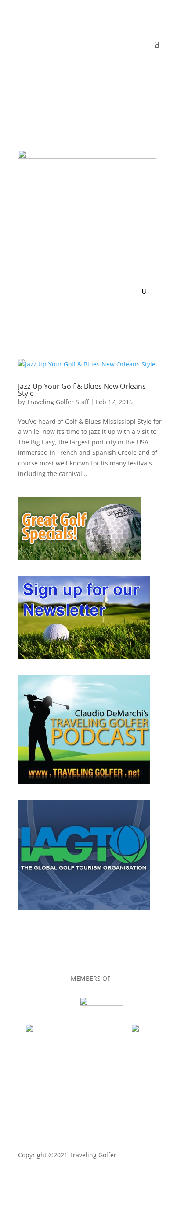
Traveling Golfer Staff (58, 402)
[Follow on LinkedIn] (121, 69)
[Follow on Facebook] (86, 69)
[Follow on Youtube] (138, 69)
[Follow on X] (103, 69)
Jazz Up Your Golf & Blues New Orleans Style (82, 389)
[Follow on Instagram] (156, 69)
